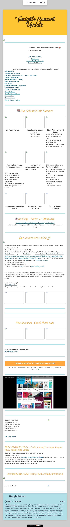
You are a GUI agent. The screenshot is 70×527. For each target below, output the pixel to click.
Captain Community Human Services (29, 258)
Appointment (9, 351)
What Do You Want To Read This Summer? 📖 (35, 363)
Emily (26, 260)
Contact (8, 501)
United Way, (36, 256)
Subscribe (18, 501)
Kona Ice (11, 258)
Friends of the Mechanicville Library (16, 75)
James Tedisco (40, 254)
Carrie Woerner (9, 254)
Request (15, 351)
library (21, 266)
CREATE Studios (45, 256)
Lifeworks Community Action (23, 256)
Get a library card (10, 436)
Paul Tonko (26, 254)
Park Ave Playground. (37, 266)
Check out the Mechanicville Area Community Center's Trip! (35, 223)
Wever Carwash (10, 98)
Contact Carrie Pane (11, 285)
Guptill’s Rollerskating (12, 77)
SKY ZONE (33, 75)
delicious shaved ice (42, 260)
